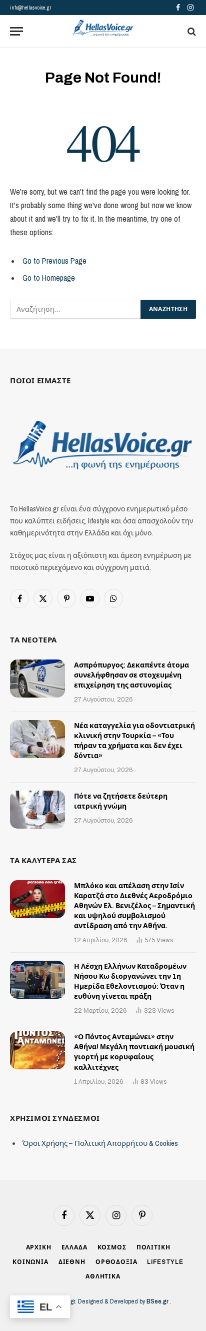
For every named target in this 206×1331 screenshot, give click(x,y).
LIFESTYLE (165, 1261)
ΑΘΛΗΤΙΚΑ (103, 1276)
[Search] (191, 31)
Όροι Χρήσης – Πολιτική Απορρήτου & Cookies (100, 1143)
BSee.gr (158, 1301)
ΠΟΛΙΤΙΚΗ (153, 1247)
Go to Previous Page (54, 261)
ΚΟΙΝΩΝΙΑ (30, 1261)
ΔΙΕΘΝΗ (72, 1261)
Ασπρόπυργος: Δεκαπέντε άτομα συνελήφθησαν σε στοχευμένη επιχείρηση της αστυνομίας (131, 675)
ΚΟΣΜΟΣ (112, 1247)
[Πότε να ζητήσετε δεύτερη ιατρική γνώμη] (37, 810)
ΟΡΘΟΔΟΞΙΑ (117, 1261)
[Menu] (16, 31)
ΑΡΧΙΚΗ (39, 1247)
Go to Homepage (48, 278)
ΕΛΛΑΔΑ (75, 1247)
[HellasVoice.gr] (103, 28)
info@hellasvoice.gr (30, 7)
